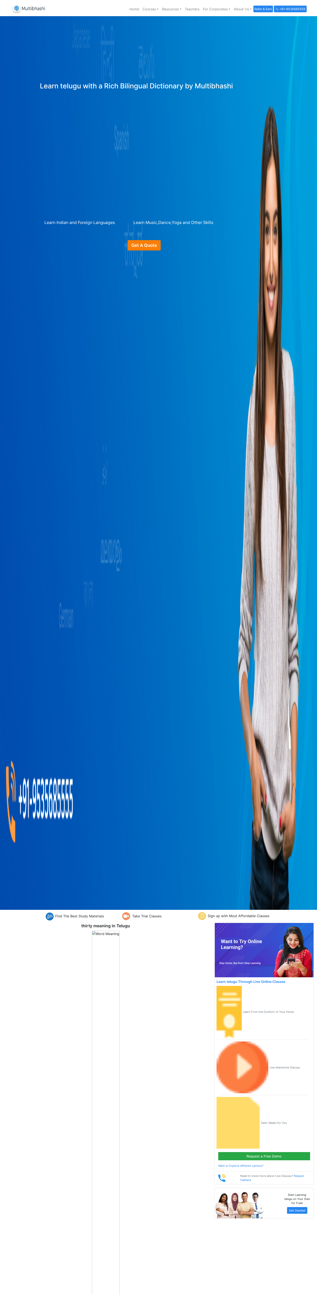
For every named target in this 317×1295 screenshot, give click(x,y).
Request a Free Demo (264, 1156)
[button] (150, 9)
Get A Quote (144, 245)
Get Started (297, 1210)
